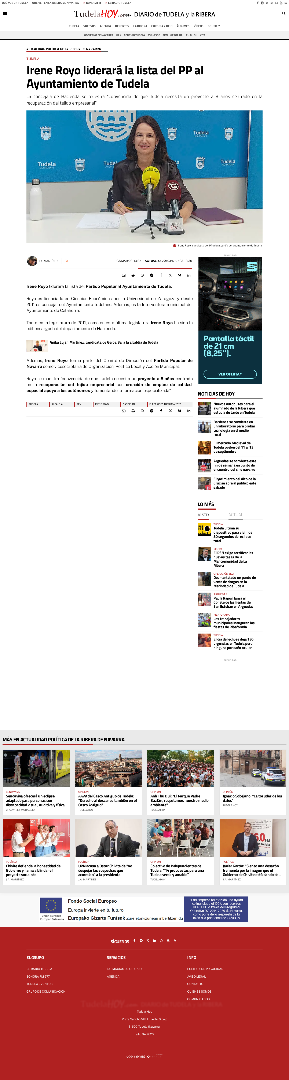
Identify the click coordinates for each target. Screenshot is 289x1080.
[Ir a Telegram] (262, 3)
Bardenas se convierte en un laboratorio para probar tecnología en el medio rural (234, 428)
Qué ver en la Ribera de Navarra (55, 2)
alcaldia (57, 404)
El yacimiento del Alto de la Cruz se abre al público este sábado (234, 483)
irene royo (102, 404)
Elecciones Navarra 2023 (165, 404)
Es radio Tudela (39, 969)
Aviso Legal (196, 976)
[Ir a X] (267, 3)
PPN (79, 404)
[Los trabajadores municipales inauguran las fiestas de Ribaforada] (204, 620)
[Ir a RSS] (286, 3)
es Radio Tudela (119, 2)
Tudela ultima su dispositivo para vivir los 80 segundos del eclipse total (232, 534)
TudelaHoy (85, 809)
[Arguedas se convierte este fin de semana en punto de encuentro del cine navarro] (204, 465)
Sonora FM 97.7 (38, 976)
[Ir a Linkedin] (272, 3)
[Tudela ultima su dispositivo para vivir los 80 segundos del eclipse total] (204, 529)
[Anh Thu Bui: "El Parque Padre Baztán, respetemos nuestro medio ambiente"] (180, 768)
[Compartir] (142, 275)
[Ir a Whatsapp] (276, 3)
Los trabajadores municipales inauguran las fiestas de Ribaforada (234, 623)
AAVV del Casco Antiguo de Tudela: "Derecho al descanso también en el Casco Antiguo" (107, 800)
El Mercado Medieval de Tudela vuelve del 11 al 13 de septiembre (233, 447)
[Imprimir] (133, 275)
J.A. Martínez (48, 261)
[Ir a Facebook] (258, 3)
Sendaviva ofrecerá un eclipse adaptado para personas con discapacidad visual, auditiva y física (35, 800)
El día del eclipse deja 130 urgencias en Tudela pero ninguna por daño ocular (233, 643)
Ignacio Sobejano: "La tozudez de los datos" (252, 798)
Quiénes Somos (199, 991)
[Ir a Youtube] (281, 3)
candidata (129, 404)
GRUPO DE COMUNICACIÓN (46, 991)
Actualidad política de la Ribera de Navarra (63, 48)
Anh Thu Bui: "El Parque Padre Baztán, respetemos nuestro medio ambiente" (179, 800)
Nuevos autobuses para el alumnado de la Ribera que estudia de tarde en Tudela (234, 408)
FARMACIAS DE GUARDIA (125, 969)
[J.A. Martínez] (32, 261)
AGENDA (113, 976)
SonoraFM (93, 2)
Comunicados (198, 999)
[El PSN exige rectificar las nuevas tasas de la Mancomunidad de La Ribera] (204, 554)
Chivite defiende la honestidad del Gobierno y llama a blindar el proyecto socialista (34, 870)
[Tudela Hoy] (144, 13)
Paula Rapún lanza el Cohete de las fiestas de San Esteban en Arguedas (233, 602)
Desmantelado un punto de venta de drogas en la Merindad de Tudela (234, 582)
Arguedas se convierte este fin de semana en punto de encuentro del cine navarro (234, 465)
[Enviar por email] (124, 275)
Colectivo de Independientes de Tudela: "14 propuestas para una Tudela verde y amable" (177, 870)
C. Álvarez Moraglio (20, 809)
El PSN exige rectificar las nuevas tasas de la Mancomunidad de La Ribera (233, 559)
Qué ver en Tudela (15, 2)
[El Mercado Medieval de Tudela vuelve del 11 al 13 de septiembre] (204, 447)
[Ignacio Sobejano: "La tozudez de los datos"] (253, 768)
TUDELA (33, 404)
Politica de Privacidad (205, 969)
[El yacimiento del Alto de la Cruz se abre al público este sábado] (204, 483)
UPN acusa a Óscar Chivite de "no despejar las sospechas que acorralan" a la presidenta (105, 870)
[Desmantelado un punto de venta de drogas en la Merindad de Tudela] (204, 579)
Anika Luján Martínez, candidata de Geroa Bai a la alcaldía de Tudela (104, 342)
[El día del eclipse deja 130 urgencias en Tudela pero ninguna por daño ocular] (204, 640)
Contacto (195, 984)
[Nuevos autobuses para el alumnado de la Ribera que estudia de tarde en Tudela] (204, 408)
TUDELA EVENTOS (39, 984)
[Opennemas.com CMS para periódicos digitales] (144, 1056)
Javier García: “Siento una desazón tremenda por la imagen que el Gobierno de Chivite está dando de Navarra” (251, 872)
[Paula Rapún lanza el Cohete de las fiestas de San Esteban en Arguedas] (204, 599)
